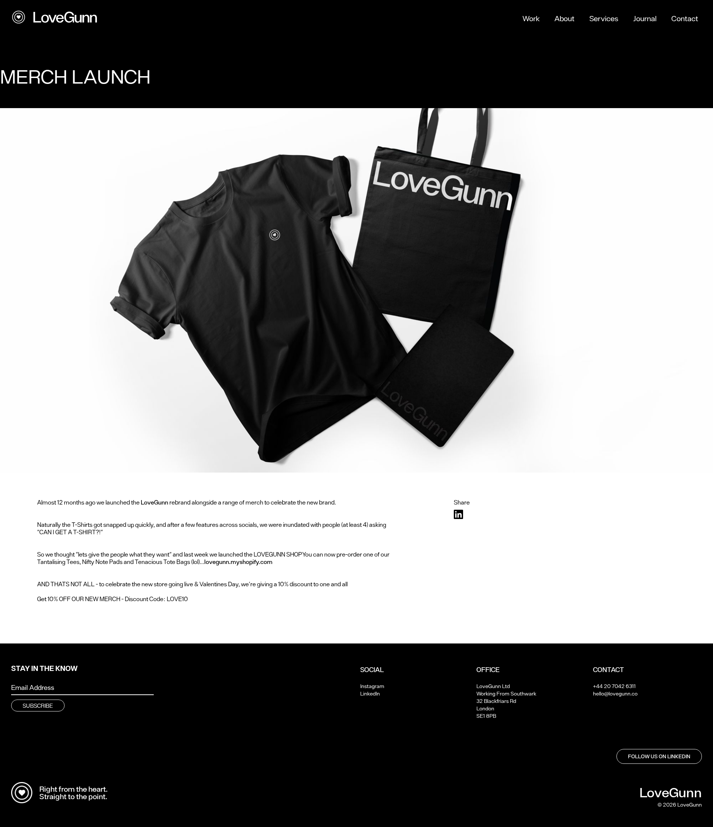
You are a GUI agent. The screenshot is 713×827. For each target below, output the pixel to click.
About (564, 19)
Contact (684, 19)
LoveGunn (154, 502)
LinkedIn (370, 694)
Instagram (372, 686)
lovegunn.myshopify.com (238, 561)
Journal (645, 19)
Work (531, 19)
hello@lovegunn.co (615, 694)
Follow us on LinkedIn (659, 756)
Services (603, 19)
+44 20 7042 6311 (614, 686)
